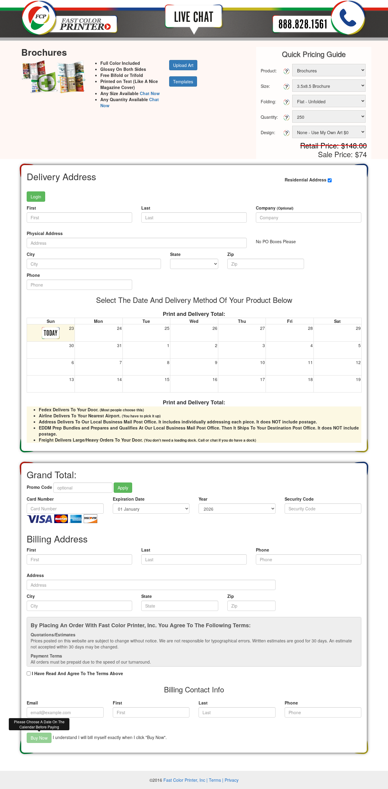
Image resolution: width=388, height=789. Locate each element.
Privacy (232, 780)
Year (203, 499)
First (31, 208)
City (31, 254)
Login (36, 197)
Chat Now (150, 93)
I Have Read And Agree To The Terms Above (77, 673)
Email (32, 703)
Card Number (40, 499)
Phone (33, 275)
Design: (268, 132)
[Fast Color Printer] (70, 18)
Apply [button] (123, 488)
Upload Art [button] (183, 65)
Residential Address (305, 180)
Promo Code (39, 487)
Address (35, 575)
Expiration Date (129, 499)
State (175, 254)
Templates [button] (183, 81)
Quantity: (269, 117)
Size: (265, 86)
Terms (215, 780)
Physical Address (45, 233)
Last (145, 208)
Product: (269, 71)
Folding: (268, 101)
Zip (230, 254)
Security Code (299, 499)
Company (274, 208)
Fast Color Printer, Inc (184, 780)
